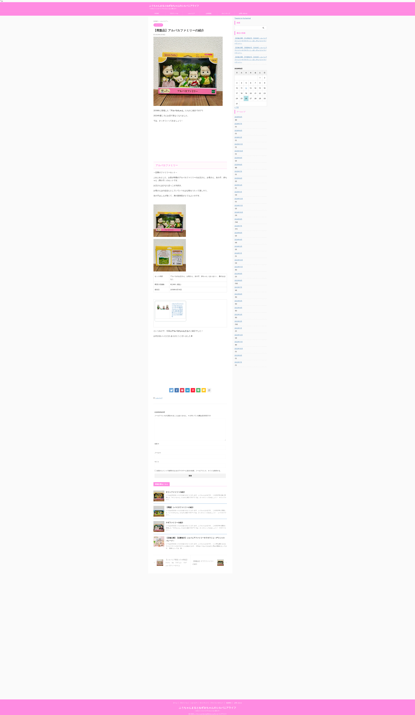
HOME (157, 13)
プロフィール (174, 13)
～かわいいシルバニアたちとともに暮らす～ (207, 711)
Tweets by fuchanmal (243, 18)
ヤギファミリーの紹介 (174, 522)
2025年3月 (238, 185)
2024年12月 (239, 199)
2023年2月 (238, 321)
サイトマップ (226, 13)
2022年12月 (239, 335)
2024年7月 (238, 226)
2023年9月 (238, 273)
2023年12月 (239, 260)
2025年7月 (238, 171)
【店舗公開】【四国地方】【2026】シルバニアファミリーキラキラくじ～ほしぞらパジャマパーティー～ (251, 50)
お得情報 (208, 13)
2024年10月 (239, 212)
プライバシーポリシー (216, 703)
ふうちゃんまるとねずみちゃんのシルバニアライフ (174, 5)
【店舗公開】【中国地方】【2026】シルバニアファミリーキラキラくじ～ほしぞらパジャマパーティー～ (251, 59)
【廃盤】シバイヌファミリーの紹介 (180, 507)
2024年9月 (238, 219)
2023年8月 (238, 280)
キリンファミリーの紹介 (175, 492)
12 (246, 88)
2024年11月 (239, 205)
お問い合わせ (243, 13)
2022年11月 (239, 342)
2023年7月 (238, 287)
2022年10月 (239, 348)
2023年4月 (238, 308)
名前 (157, 444)
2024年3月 (238, 246)
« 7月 (237, 107)
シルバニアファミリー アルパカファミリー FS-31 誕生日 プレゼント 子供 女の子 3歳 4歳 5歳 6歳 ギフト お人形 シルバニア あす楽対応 (177, 310)
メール (157, 453)
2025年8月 (238, 164)
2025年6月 (238, 178)
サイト (157, 462)
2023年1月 (238, 328)
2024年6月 (238, 233)
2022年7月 (238, 362)
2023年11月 (239, 267)
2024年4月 (238, 239)
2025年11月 (239, 144)
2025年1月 (238, 192)
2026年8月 (238, 117)
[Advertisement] (190, 144)
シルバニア (191, 13)
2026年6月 (238, 130)
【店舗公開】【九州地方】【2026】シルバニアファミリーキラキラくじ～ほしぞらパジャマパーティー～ (251, 40)
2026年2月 (238, 137)
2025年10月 (239, 151)
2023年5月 (238, 301)
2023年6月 (238, 294)
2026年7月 (238, 124)
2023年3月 (238, 314)
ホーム (175, 703)
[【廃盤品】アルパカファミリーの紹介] (187, 390)
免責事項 (228, 703)
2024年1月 (238, 253)
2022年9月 (238, 355)
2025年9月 (238, 158)
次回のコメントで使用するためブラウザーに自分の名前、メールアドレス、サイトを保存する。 (189, 471)
